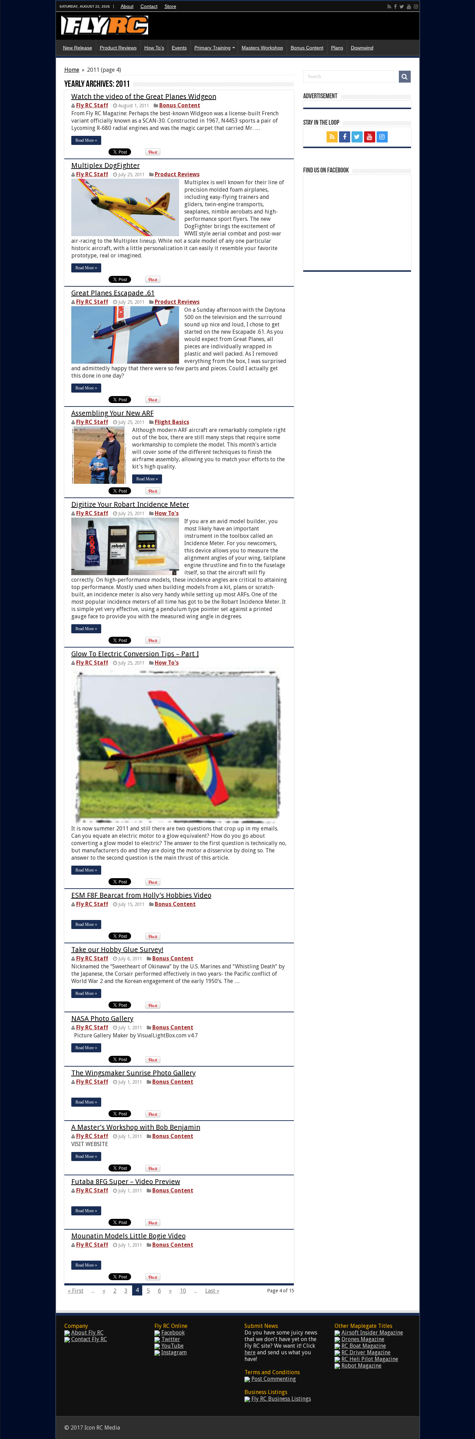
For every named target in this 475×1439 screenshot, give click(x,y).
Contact (149, 6)
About (127, 6)
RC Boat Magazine (363, 1346)
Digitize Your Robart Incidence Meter (130, 504)
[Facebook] (395, 6)
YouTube (172, 1346)
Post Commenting (273, 1379)
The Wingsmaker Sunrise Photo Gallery (133, 1073)
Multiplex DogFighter (105, 165)
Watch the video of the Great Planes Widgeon (143, 96)
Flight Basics (172, 422)
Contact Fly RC (89, 1339)
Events (179, 48)
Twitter (170, 1339)
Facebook (173, 1332)
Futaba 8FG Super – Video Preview (125, 1181)
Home (71, 70)
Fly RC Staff (92, 105)
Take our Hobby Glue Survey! (117, 949)
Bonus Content (307, 48)
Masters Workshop (262, 48)
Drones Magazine (362, 1339)
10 (183, 1290)
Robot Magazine (361, 1365)
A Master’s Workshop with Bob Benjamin (135, 1127)
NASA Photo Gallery (102, 1018)
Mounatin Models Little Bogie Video (128, 1236)
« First (75, 1290)
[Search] (405, 77)
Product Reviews (118, 48)
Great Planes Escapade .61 (113, 293)
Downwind (362, 48)
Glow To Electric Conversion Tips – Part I (135, 654)
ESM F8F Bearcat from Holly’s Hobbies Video (141, 895)
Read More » (86, 140)
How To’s (154, 48)
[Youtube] (409, 6)
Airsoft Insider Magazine (372, 1332)
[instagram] (416, 6)
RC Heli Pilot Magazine (369, 1359)
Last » (212, 1290)
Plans (337, 48)
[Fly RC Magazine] (104, 23)
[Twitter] (402, 6)
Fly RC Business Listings (281, 1398)
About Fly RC (87, 1332)
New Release (77, 48)
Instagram (174, 1352)
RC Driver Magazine (366, 1352)
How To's (167, 513)
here (250, 1352)
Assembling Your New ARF (112, 413)
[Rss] (389, 6)
